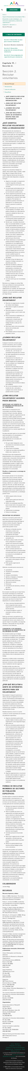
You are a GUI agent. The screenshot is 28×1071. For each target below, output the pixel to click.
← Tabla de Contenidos (14, 34)
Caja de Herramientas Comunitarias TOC (14, 17)
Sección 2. (13, 24)
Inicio (4, 14)
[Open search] (2, 9)
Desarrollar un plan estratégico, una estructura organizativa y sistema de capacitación (12, 20)
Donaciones (13, 10)
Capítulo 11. (6, 24)
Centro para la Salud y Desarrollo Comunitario (13, 1055)
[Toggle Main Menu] (25, 9)
